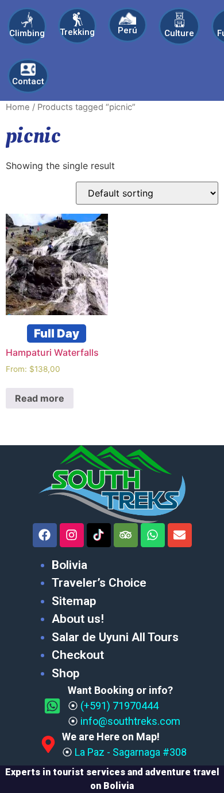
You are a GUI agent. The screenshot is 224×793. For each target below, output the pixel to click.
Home (18, 107)
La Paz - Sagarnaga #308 (131, 752)
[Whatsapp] (153, 535)
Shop (65, 673)
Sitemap (74, 601)
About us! (78, 619)
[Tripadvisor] (126, 535)
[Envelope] (180, 535)
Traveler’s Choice (99, 583)
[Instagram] (72, 535)
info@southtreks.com (130, 721)
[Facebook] (45, 535)
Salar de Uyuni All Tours (115, 637)
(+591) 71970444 (119, 706)
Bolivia (69, 565)
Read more (39, 398)
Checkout (78, 655)
